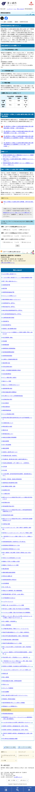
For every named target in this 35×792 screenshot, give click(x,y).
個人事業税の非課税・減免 (9, 486)
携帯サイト (4, 752)
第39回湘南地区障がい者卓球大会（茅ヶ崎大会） (14, 541)
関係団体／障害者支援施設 (9, 699)
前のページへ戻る (10, 747)
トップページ (10, 9)
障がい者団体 (6, 677)
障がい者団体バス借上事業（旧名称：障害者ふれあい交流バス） (17, 553)
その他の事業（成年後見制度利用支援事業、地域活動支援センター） (17, 474)
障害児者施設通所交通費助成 (9, 392)
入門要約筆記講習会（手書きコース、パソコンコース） (16, 628)
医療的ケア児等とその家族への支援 (11, 561)
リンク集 (3, 760)
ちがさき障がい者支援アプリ (9, 274)
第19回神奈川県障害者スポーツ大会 (11, 545)
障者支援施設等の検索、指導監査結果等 (12, 680)
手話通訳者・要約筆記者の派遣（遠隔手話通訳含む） (15, 459)
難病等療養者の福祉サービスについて (12, 299)
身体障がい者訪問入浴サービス (10, 452)
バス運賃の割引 (6, 493)
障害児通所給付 (6, 406)
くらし (14, 9)
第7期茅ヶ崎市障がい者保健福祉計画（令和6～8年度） (16, 729)
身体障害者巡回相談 (7, 355)
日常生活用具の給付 (7, 366)
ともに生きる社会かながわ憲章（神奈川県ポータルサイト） (17, 722)
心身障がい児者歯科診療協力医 (10, 359)
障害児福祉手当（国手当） (9, 306)
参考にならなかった (25, 229)
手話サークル (6, 684)
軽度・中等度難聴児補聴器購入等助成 (12, 370)
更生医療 (5, 341)
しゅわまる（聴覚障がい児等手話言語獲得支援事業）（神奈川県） (17, 652)
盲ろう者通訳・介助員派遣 (9, 621)
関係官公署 (5, 673)
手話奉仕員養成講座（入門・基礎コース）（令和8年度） (16, 463)
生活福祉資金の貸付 (7, 399)
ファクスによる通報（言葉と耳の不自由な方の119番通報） (17, 612)
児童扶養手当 (6, 321)
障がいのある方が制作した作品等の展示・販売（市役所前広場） (17, 647)
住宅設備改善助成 (7, 373)
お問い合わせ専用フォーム (7, 262)
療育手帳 (5, 288)
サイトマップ (22, 752)
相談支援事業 (6, 441)
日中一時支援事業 (7, 444)
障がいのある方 (20, 9)
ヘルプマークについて (8, 601)
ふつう (15, 229)
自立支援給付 (6, 403)
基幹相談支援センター (8, 433)
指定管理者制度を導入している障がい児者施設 (14, 702)
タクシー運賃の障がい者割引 (9, 377)
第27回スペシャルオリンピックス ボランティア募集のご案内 (17, 532)
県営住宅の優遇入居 (7, 576)
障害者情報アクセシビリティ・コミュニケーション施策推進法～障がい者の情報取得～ (17, 718)
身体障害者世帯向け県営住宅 (9, 579)
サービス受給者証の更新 (8, 414)
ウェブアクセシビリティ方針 (8, 756)
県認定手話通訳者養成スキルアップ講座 (12, 643)
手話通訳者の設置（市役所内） (10, 455)
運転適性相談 (6, 568)
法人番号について (18, 777)
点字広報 (5, 466)
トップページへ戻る (25, 747)
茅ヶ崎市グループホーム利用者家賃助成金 (13, 395)
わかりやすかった (8, 236)
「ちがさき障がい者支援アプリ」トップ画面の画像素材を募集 (17, 277)
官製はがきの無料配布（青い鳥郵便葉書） (13, 590)
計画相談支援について (8, 422)
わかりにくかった (26, 236)
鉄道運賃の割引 (6, 490)
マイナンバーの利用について (9, 295)
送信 (17, 245)
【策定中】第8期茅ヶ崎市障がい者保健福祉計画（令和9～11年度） (17, 734)
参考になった (7, 229)
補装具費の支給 (6, 363)
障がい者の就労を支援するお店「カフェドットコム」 (15, 695)
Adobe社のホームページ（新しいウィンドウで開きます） (16, 212)
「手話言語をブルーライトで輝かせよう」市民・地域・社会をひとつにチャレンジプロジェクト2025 (17, 661)
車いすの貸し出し (7, 587)
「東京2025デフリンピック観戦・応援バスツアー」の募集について (17, 537)
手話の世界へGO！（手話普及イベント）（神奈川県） (16, 657)
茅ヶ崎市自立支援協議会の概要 (10, 738)
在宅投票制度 (6, 583)
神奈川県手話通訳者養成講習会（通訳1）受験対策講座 (16, 636)
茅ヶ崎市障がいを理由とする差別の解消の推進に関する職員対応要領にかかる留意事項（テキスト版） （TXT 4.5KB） (18, 144)
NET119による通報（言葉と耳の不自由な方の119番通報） (16, 608)
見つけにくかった (26, 242)
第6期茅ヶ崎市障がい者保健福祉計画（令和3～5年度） (16, 726)
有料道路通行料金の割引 (8, 506)
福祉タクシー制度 (7, 381)
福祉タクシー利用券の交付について (11, 384)
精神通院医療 (6, 344)
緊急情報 (31, 4)
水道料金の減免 (6, 524)
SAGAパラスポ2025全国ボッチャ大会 (12, 557)
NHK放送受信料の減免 (8, 515)
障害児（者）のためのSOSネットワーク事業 (13, 605)
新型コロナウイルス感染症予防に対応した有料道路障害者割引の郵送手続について (17, 510)
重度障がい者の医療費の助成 (9, 328)
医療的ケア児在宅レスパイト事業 (10, 565)
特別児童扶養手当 (7, 325)
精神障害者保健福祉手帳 (8, 292)
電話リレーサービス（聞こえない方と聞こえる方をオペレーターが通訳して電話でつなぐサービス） (17, 616)
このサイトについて (24, 755)
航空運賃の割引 (6, 502)
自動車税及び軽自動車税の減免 (10, 482)
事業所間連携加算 (7, 410)
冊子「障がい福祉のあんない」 (10, 281)
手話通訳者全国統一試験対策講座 (10, 639)
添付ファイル (4, 198)
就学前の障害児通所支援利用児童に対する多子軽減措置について (17, 418)
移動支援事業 (6, 448)
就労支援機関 (6, 691)
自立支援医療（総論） (8, 337)
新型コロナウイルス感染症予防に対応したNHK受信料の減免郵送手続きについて (17, 519)
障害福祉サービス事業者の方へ (10, 706)
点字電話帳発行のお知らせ (9, 597)
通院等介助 (5, 430)
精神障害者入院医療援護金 (9, 348)
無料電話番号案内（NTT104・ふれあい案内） (13, 594)
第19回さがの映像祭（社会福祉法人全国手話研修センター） (17, 666)
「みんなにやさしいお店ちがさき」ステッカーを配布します (17, 669)
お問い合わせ (23, 780)
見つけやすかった (8, 242)
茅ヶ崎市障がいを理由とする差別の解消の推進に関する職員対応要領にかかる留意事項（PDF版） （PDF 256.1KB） (19, 137)
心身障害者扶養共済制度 (8, 317)
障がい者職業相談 (7, 625)
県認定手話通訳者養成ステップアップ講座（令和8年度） (16, 632)
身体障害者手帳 (6, 284)
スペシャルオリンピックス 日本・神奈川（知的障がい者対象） (17, 528)
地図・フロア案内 (11, 780)
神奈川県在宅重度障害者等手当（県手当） (13, 310)
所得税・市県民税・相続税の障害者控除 (12, 479)
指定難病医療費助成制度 (8, 352)
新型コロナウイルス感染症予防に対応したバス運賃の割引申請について (17, 498)
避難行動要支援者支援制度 (9, 572)
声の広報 (5, 470)
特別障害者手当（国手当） (9, 303)
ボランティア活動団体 (8, 688)
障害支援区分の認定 (7, 426)
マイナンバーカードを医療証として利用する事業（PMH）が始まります (17, 333)
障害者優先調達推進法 (8, 713)
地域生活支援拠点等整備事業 (9, 437)
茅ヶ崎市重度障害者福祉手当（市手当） (12, 314)
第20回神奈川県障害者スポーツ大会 (11, 549)
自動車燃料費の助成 (7, 388)
